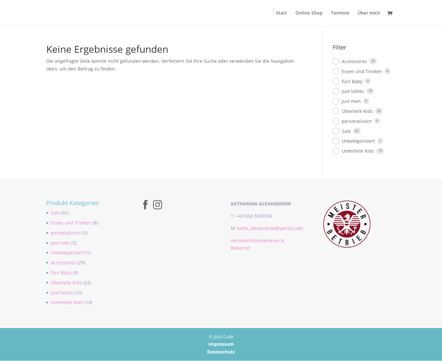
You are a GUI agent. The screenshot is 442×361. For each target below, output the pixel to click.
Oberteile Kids (357, 111)
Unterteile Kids (358, 151)
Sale (346, 131)
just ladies (353, 91)
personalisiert (357, 121)
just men (351, 101)
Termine (340, 13)
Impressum (221, 344)
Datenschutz (221, 352)
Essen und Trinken (362, 71)
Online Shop (309, 13)
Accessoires (354, 61)
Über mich (369, 13)
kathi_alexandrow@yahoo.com (270, 228)
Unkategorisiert (358, 141)
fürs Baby (352, 81)
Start (281, 13)
